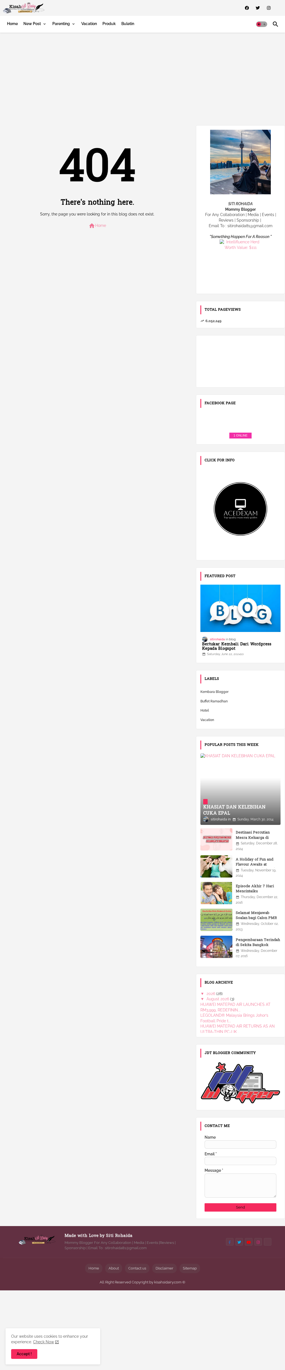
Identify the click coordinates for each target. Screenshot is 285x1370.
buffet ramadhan (214, 701)
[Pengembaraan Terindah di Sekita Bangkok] (216, 947)
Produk (109, 23)
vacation (207, 720)
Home (12, 23)
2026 (211, 993)
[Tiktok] (267, 1242)
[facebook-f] (230, 1242)
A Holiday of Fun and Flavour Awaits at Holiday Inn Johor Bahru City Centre (258, 867)
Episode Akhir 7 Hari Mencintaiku (255, 889)
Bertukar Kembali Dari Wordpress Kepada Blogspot (236, 647)
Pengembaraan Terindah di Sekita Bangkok (258, 943)
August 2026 (218, 999)
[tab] (12, 23)
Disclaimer (164, 1268)
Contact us (137, 1268)
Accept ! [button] (24, 1354)
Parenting (61, 23)
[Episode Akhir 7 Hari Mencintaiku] (216, 893)
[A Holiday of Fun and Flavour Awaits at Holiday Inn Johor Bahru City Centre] (216, 866)
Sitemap (190, 1268)
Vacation (89, 23)
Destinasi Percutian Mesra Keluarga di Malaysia (253, 837)
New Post (32, 23)
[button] (261, 24)
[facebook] (247, 8)
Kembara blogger (214, 692)
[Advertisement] (142, 78)
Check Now (43, 1342)
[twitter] (257, 8)
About (114, 1268)
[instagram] (268, 8)
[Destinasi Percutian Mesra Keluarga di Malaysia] (216, 839)
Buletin (127, 23)
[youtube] (248, 1242)
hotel (204, 710)
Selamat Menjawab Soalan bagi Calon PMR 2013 (256, 918)
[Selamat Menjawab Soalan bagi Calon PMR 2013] (216, 920)
